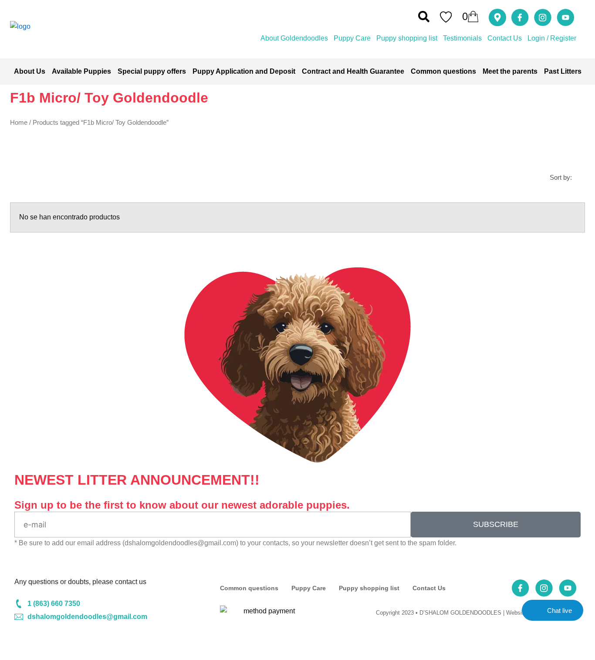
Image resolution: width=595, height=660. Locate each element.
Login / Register (551, 38)
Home (18, 122)
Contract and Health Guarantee (353, 71)
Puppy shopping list (406, 38)
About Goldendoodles (294, 38)
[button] (423, 16)
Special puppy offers (152, 71)
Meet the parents (510, 71)
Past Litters (562, 71)
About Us (29, 71)
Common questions (443, 71)
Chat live (559, 610)
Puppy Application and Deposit (244, 71)
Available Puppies (81, 71)
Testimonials (462, 38)
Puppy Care (352, 38)
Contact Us (504, 38)
